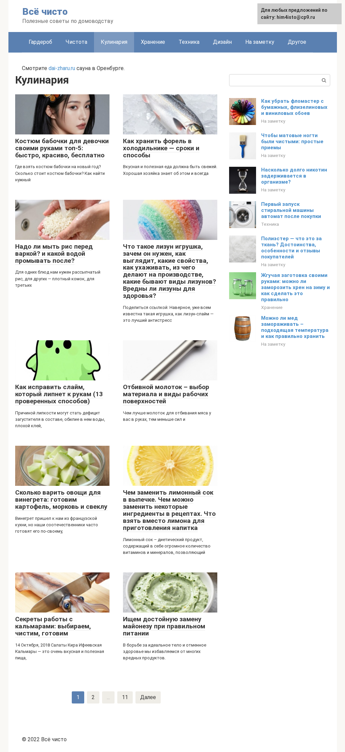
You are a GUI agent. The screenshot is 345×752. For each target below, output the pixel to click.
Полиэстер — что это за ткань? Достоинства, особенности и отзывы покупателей (291, 248)
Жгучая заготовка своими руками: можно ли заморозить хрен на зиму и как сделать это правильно (295, 287)
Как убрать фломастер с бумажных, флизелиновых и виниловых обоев (294, 107)
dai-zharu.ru (62, 68)
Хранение (153, 42)
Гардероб (40, 42)
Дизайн (222, 42)
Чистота (76, 42)
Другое (297, 42)
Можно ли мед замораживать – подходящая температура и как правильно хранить (294, 327)
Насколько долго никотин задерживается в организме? (294, 176)
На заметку (259, 42)
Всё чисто (45, 11)
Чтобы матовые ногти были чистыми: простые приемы (292, 141)
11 (125, 697)
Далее (148, 697)
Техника (189, 42)
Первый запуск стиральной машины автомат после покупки (291, 210)
